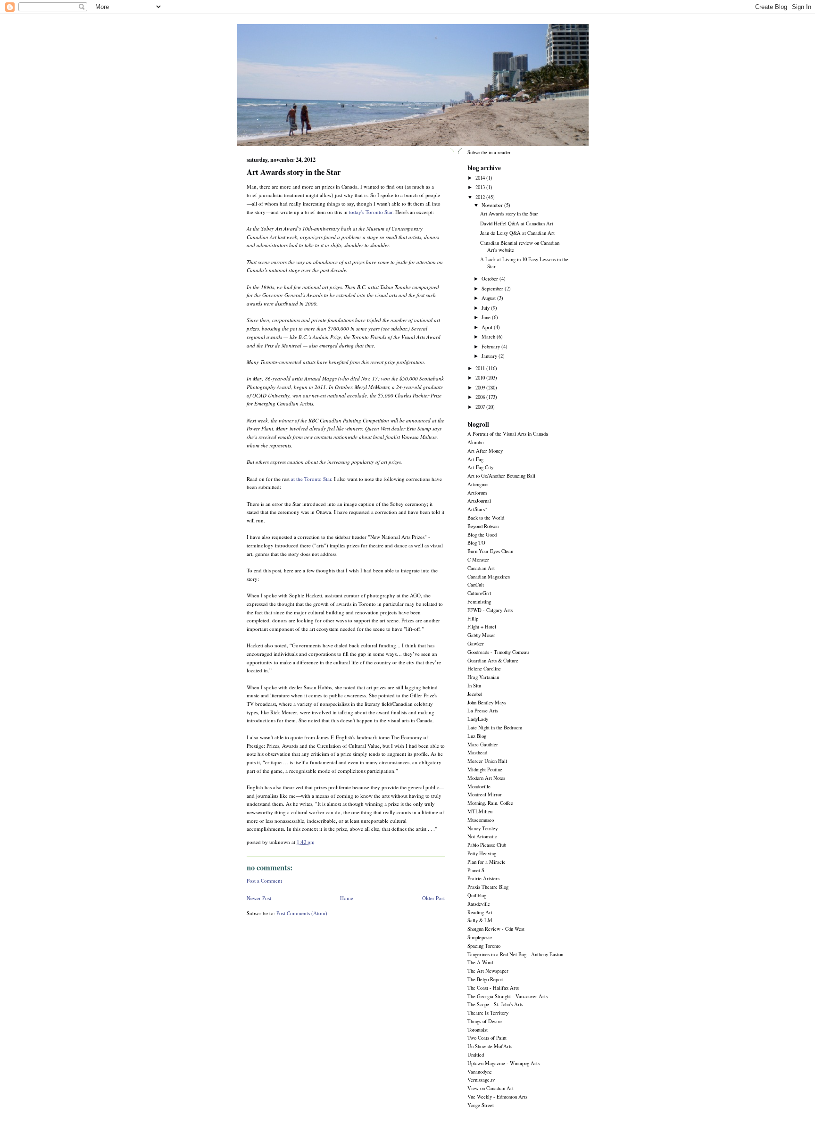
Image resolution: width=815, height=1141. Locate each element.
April (488, 327)
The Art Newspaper (487, 970)
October (490, 278)
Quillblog (476, 895)
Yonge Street (480, 1105)
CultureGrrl (479, 593)
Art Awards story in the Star (294, 172)
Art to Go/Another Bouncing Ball (501, 475)
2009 (480, 387)
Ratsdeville (478, 904)
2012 (480, 197)
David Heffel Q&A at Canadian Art (516, 223)
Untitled (475, 1054)
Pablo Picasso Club (486, 845)
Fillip (472, 618)
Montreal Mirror (484, 794)
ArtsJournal (479, 500)
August (489, 298)
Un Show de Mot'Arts (489, 1046)
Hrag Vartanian (483, 677)
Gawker (475, 643)
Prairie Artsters (483, 878)
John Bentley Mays (486, 702)
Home (346, 897)
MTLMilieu (479, 811)
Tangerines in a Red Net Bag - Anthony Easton (515, 954)
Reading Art (479, 912)
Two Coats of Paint (487, 1037)
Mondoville (479, 786)
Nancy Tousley (482, 828)
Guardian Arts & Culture (492, 660)
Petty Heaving (481, 853)
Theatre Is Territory (487, 1012)
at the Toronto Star (311, 478)
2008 (480, 397)
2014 (480, 177)
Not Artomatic (482, 836)
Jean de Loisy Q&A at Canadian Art (517, 233)
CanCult (475, 584)
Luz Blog (476, 736)
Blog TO (476, 542)
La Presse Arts (482, 710)
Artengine (477, 484)
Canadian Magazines (488, 576)
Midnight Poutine (484, 769)
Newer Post (259, 897)
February (491, 346)
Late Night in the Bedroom (494, 727)
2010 (480, 377)
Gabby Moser (481, 635)
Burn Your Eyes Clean (490, 551)
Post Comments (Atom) (301, 913)
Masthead (477, 752)
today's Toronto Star (370, 211)
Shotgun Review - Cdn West (495, 929)
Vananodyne (479, 1071)
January (490, 356)
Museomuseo (480, 820)
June (487, 317)
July (486, 308)
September (493, 288)
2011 (480, 368)
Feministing (479, 601)
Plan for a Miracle (486, 862)
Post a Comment (264, 880)
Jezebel (474, 694)
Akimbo (475, 442)
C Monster (478, 559)
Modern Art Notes (486, 778)
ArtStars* (477, 509)
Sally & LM (479, 920)
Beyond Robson (483, 526)
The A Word (480, 962)
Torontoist (477, 1029)
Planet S (475, 870)
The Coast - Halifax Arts (493, 987)
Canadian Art (481, 568)
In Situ (474, 685)
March (489, 336)
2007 (480, 407)
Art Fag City (480, 467)
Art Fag (475, 459)
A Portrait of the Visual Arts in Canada (507, 433)
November (493, 205)
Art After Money (485, 450)
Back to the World (485, 517)
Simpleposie (479, 937)
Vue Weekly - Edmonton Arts (497, 1096)
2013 (480, 187)
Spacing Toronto (483, 946)
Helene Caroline (484, 668)
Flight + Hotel (481, 626)
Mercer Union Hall (487, 761)
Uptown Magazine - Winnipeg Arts (503, 1063)
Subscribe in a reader (489, 152)
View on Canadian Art (490, 1088)
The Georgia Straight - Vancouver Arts (507, 996)
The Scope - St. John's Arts (495, 1004)
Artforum (477, 492)
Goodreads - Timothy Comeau (498, 652)
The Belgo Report (485, 979)
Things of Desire (484, 1021)
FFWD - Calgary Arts (490, 610)
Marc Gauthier (482, 744)
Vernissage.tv (481, 1079)
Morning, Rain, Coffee (490, 803)
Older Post (433, 897)
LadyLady (477, 719)
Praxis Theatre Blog (487, 887)
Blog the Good (482, 534)
